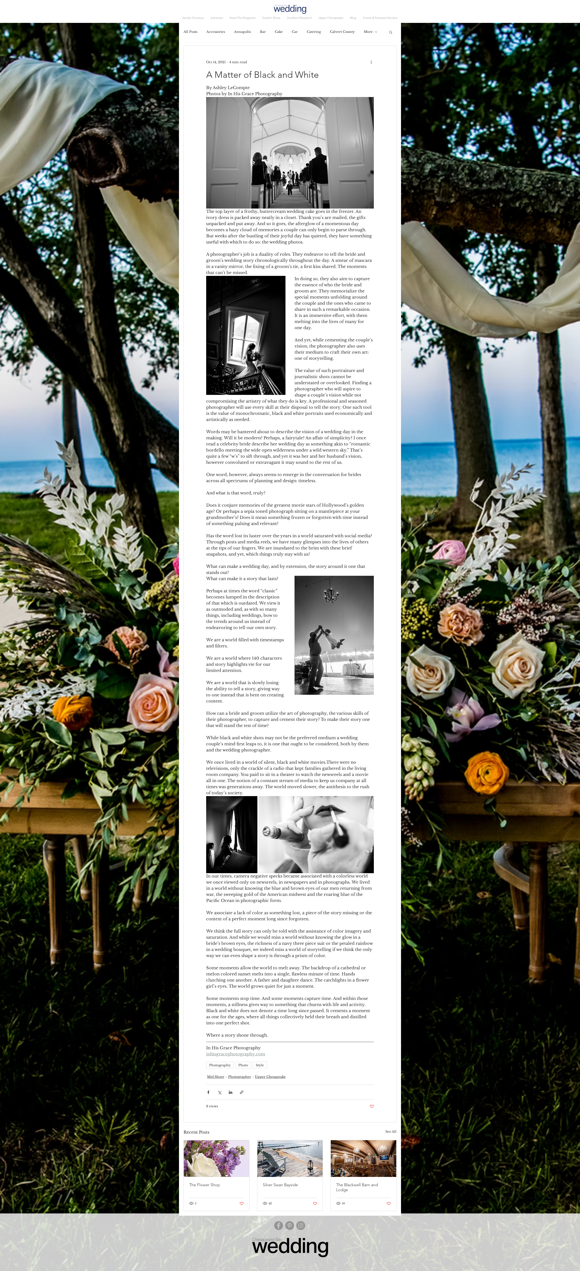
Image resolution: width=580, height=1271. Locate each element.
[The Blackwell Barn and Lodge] (363, 1158)
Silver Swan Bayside (280, 1184)
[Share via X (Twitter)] (219, 1092)
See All (390, 1132)
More (368, 32)
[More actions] (371, 62)
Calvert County (342, 32)
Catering (314, 32)
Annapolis (242, 32)
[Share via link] (241, 1092)
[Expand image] (231, 834)
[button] (380, 18)
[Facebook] (278, 1225)
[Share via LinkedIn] (230, 1092)
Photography (220, 1065)
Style (260, 1065)
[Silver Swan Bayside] (290, 1158)
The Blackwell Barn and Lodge (357, 1187)
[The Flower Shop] (216, 1158)
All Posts (190, 32)
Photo (243, 1065)
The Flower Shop (204, 1184)
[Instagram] (300, 1225)
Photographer (239, 1077)
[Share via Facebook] (208, 1092)
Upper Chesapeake (270, 1077)
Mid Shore (215, 1077)
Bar (263, 32)
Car (295, 32)
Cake (279, 32)
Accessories (215, 32)
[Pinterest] (289, 1225)
